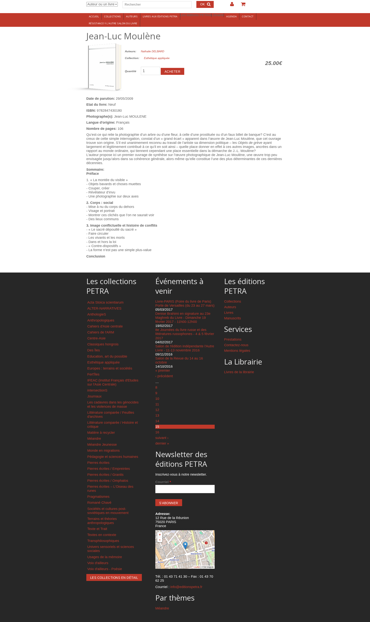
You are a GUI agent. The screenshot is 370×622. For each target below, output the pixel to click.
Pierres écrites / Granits (105, 475)
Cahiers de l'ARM (100, 332)
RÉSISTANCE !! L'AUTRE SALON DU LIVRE (113, 23)
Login (230, 5)
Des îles (93, 350)
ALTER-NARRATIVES (104, 308)
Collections (112, 16)
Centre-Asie (96, 338)
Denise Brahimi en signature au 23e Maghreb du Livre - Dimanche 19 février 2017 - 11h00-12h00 (182, 318)
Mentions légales (237, 351)
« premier (162, 370)
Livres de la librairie (239, 372)
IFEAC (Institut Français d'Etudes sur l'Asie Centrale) (112, 382)
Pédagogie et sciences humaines (112, 457)
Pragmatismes (98, 497)
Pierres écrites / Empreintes (108, 469)
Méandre (94, 439)
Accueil (94, 16)
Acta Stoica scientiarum (105, 302)
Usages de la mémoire (104, 557)
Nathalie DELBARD (152, 51)
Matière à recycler (101, 433)
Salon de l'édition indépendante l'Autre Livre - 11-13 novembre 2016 (184, 348)
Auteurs (132, 16)
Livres (228, 313)
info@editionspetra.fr (186, 587)
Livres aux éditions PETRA (160, 16)
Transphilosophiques (103, 541)
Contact (248, 16)
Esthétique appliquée (157, 58)
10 (157, 399)
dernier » (162, 443)
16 (157, 432)
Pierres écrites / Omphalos (107, 481)
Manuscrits (232, 318)
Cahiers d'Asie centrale (105, 326)
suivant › (161, 438)
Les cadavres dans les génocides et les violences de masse (113, 404)
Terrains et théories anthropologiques (102, 521)
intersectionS (97, 390)
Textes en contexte (101, 535)
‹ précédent (164, 376)
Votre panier (241, 5)
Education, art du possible (107, 356)
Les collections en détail (114, 577)
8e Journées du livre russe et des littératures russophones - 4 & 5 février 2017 (184, 334)
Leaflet (197, 567)
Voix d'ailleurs (97, 563)
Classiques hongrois (103, 344)
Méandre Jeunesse (102, 444)
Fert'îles (93, 374)
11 (157, 404)
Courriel (163, 482)
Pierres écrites (98, 463)
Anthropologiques (100, 320)
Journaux (94, 396)
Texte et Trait (97, 529)
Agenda (231, 16)
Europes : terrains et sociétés (109, 368)
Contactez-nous (236, 345)
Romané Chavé (99, 503)
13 (157, 415)
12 (157, 410)
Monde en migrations (103, 450)
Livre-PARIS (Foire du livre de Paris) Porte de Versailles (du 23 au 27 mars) (184, 303)
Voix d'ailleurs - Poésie (104, 569)
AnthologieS (96, 314)
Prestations (232, 339)
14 (157, 421)
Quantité (130, 71)
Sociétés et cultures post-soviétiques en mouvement (108, 511)
